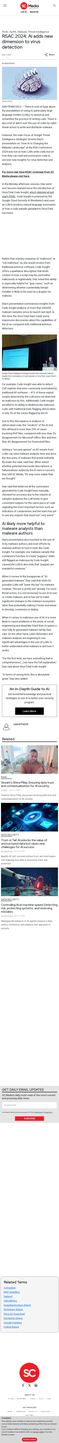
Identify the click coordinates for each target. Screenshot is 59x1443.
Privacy (49, 1399)
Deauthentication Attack (17, 1305)
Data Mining (10, 1300)
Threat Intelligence (38, 31)
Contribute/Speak (20, 1411)
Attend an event (33, 1411)
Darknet (8, 1296)
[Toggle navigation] (5, 5)
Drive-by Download (14, 1313)
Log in (24, 12)
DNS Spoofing (11, 1292)
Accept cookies (29, 1439)
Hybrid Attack (11, 1326)
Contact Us (33, 1399)
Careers (41, 1399)
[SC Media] (29, 6)
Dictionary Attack (13, 1309)
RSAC (5, 31)
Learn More (29, 711)
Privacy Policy (48, 1112)
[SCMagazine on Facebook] (23, 1385)
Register (34, 12)
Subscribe (29, 1118)
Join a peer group (45, 1411)
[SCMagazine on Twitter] (29, 1385)
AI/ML (13, 31)
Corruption (10, 1287)
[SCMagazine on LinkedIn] (36, 1385)
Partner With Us (29, 1415)
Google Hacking (13, 1322)
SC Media (10, 1399)
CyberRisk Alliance (21, 1399)
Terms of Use (38, 1112)
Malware (22, 31)
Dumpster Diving (13, 1318)
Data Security (10, 834)
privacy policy (38, 1432)
